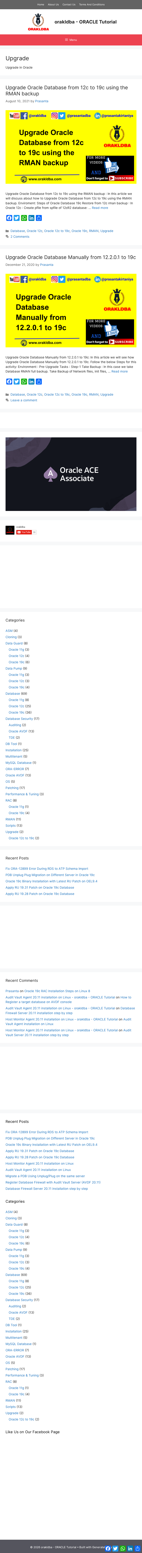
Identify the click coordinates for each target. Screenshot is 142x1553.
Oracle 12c (34, 231)
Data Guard (14, 643)
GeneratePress (102, 1547)
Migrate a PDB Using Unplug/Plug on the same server (45, 1176)
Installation (14, 750)
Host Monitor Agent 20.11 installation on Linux (40, 1163)
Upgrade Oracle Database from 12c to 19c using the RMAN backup (67, 90)
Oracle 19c (79, 231)
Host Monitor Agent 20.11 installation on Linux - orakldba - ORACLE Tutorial (62, 1019)
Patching (12, 788)
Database (18, 231)
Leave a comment (24, 400)
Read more (100, 208)
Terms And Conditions (92, 4)
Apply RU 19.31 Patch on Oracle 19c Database (40, 887)
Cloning (11, 637)
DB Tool (11, 744)
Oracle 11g (16, 649)
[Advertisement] (71, 577)
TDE (12, 737)
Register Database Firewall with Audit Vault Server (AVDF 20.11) (53, 1182)
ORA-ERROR (15, 769)
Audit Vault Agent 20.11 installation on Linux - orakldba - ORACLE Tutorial (60, 997)
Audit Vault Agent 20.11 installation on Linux (38, 1170)
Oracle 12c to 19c (57, 231)
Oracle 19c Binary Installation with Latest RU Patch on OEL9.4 (51, 881)
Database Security (19, 719)
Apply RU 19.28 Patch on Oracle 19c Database (40, 894)
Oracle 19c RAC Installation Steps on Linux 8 (57, 991)
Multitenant (14, 756)
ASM (9, 631)
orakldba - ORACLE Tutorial (86, 22)
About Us (53, 4)
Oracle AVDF (18, 731)
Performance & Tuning (22, 794)
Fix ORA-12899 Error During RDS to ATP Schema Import (47, 869)
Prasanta (12, 991)
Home (40, 4)
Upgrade (106, 231)
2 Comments (20, 236)
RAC (9, 800)
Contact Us (68, 4)
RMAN (94, 231)
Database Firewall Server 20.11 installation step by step (47, 1188)
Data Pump (14, 668)
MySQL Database (19, 763)
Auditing (15, 725)
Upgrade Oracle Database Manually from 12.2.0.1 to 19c (71, 257)
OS (8, 781)
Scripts (11, 825)
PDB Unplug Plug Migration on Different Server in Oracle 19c (50, 875)
